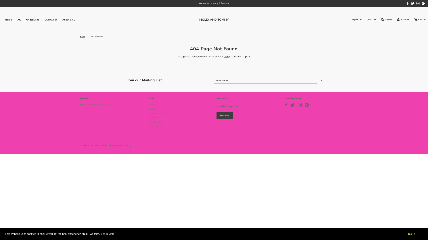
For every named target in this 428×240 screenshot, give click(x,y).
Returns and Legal (157, 113)
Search (152, 104)
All (19, 20)
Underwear (32, 20)
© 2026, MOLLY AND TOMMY (93, 145)
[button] (357, 19)
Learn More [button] (108, 233)
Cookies (152, 117)
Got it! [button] (411, 234)
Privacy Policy (155, 121)
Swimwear (50, 20)
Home (8, 20)
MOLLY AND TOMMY (214, 20)
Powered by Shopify (122, 145)
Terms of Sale (155, 126)
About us (67, 20)
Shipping (153, 108)
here (226, 56)
